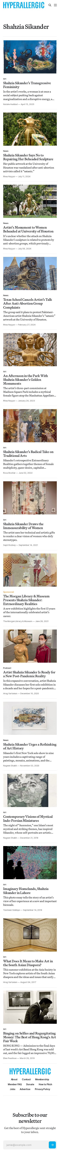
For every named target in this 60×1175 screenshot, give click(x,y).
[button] (42, 1079)
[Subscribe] (52, 1144)
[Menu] (55, 5)
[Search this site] (49, 5)
